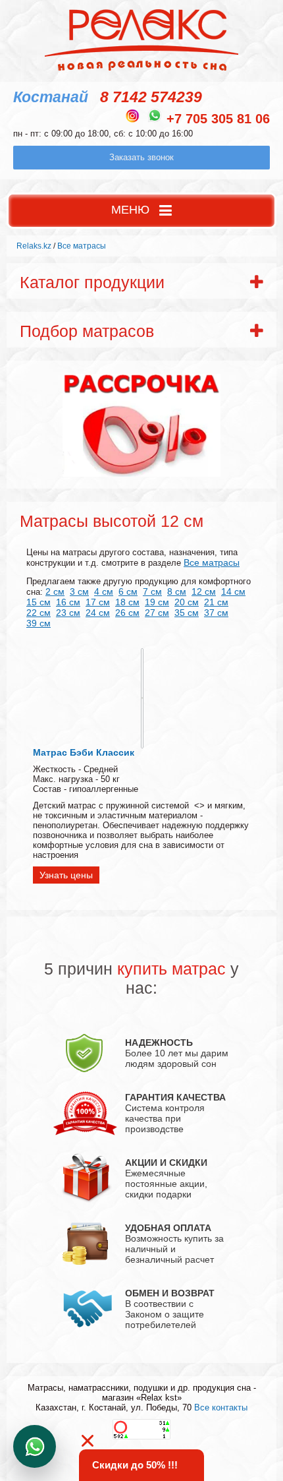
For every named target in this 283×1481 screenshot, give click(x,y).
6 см (128, 591)
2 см (54, 591)
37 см (216, 612)
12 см (204, 591)
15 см (38, 602)
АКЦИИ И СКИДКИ (166, 1162)
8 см (176, 591)
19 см (157, 602)
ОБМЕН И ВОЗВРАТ (170, 1293)
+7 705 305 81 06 (218, 118)
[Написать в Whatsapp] (154, 115)
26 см (127, 612)
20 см (186, 602)
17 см (98, 602)
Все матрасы (212, 562)
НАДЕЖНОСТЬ (159, 1042)
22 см (38, 612)
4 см (103, 591)
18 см (127, 602)
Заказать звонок (141, 157)
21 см (216, 602)
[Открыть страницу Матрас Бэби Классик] (142, 698)
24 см (98, 612)
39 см (38, 623)
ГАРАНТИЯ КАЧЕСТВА (175, 1097)
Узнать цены (66, 875)
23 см (68, 612)
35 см (186, 612)
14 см (233, 591)
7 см (152, 591)
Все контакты (220, 1407)
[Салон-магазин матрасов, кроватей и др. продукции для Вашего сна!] (142, 70)
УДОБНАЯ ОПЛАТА (168, 1228)
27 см (157, 612)
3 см (79, 591)
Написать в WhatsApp (34, 1446)
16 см (68, 602)
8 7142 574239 (151, 97)
